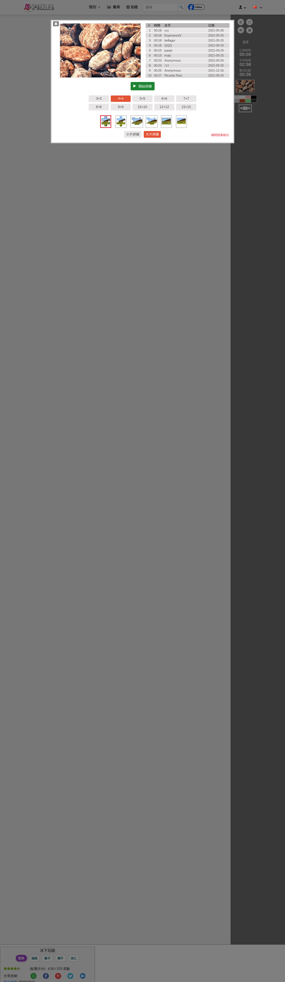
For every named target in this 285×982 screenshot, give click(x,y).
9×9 (121, 107)
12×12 (164, 107)
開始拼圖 (144, 86)
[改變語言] (258, 7)
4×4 (121, 98)
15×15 (186, 107)
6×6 (164, 98)
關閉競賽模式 (220, 135)
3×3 (99, 98)
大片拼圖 (152, 134)
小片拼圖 (132, 134)
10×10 (142, 107)
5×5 (142, 98)
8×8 (99, 107)
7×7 (186, 98)
